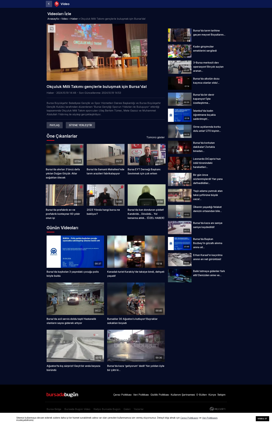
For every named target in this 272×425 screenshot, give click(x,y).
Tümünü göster (155, 137)
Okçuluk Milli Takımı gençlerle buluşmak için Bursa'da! (112, 18)
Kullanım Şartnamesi (183, 394)
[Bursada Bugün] (49, 4)
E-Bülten (201, 394)
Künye (212, 394)
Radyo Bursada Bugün (107, 409)
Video (64, 18)
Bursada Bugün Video (77, 409)
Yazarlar (139, 409)
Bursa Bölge (54, 409)
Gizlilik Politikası (159, 394)
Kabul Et (262, 418)
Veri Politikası (141, 394)
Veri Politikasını (210, 418)
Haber (74, 18)
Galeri (127, 409)
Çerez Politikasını (189, 418)
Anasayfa (53, 18)
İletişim (221, 394)
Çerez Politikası (122, 394)
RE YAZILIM (217, 409)
